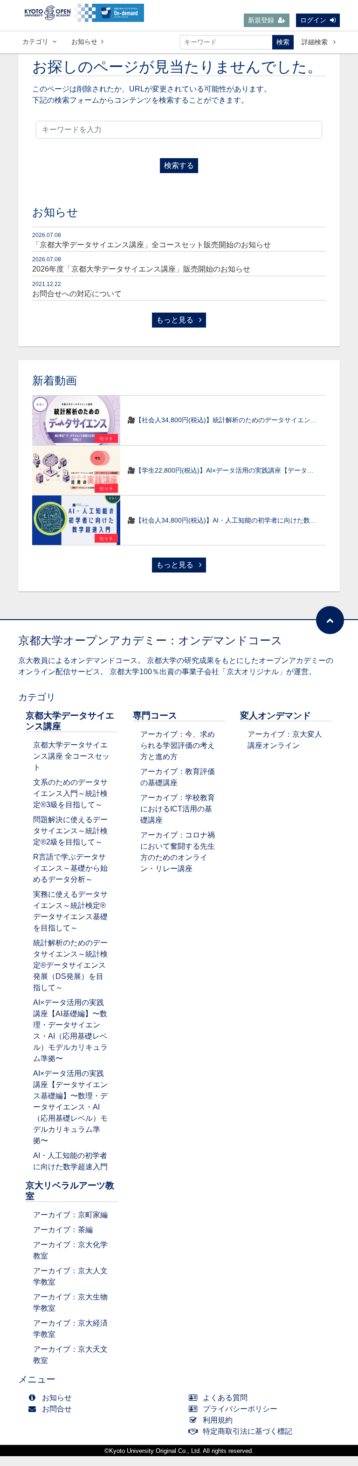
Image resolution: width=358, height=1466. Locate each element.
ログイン (313, 20)
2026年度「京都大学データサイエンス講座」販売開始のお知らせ (141, 269)
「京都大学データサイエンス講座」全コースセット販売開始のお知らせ (151, 245)
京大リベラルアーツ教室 (70, 1190)
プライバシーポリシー (240, 1409)
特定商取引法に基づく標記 (247, 1431)
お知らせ (84, 41)
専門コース (155, 715)
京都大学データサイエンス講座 (70, 721)
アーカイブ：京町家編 (70, 1215)
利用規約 (218, 1420)
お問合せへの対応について (77, 294)
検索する (179, 165)
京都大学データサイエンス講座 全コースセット (71, 756)
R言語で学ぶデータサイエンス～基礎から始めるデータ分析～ (70, 868)
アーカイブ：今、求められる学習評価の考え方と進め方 (177, 745)
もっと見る (175, 320)
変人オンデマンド (275, 715)
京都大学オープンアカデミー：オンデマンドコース (150, 640)
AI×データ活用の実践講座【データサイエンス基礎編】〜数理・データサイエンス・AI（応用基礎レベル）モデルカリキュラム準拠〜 (70, 1107)
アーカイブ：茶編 (63, 1230)
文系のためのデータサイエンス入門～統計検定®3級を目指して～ (70, 793)
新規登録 (261, 20)
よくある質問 (225, 1398)
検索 (282, 42)
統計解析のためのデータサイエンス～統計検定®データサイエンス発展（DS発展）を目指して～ (70, 965)
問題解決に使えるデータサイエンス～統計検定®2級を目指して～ (70, 831)
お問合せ (57, 1409)
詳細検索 (316, 42)
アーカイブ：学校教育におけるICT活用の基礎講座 (177, 809)
